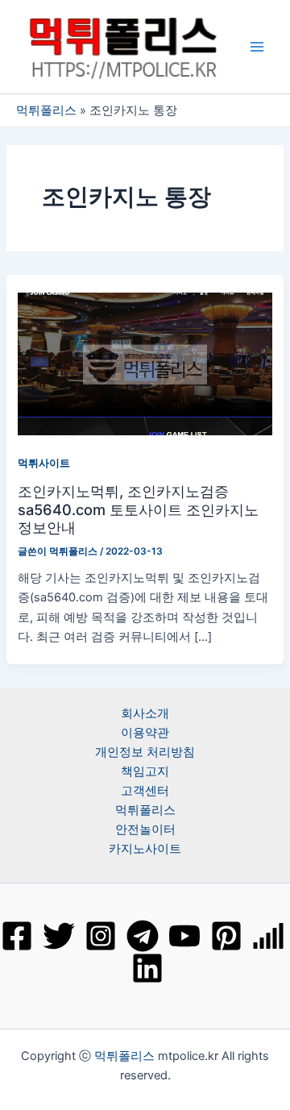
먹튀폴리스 (46, 110)
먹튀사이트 (44, 463)
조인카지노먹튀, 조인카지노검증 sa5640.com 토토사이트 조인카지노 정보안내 (138, 509)
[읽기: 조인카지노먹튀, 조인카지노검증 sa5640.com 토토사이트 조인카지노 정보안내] (144, 363)
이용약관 (145, 732)
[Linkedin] (147, 968)
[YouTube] (184, 936)
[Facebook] (17, 936)
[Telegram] (142, 936)
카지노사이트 (145, 849)
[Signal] (268, 936)
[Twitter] (59, 936)
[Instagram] (101, 936)
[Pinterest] (226, 936)
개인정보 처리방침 (145, 752)
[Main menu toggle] (257, 47)
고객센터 (145, 791)
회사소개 (145, 713)
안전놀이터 (145, 829)
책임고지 (145, 771)
